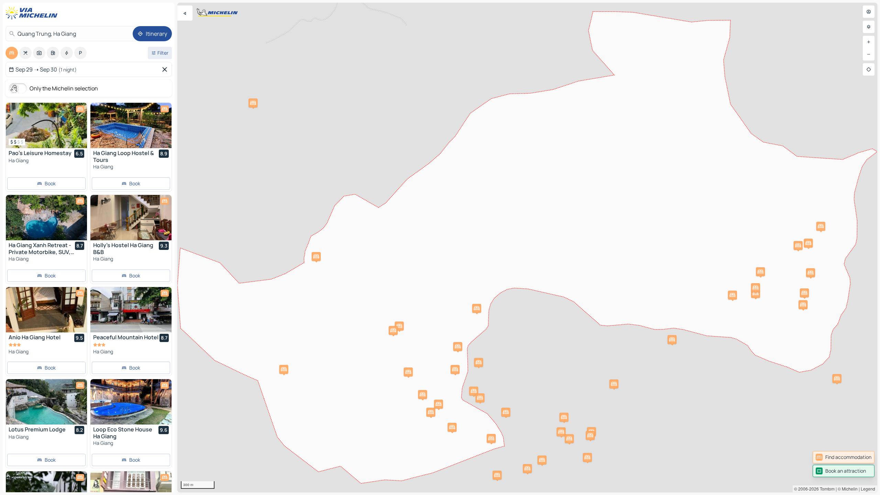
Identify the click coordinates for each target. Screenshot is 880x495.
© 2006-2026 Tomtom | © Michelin (826, 489)
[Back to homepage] (33, 13)
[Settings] (868, 27)
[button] (803, 304)
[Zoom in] (868, 42)
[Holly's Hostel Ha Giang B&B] (131, 217)
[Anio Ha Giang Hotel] (46, 309)
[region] (527, 247)
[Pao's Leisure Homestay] (46, 125)
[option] (12, 53)
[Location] (868, 69)
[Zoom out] (868, 54)
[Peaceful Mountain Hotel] (131, 309)
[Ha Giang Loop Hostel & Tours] (131, 125)
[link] (843, 457)
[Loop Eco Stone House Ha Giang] (131, 402)
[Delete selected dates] (166, 69)
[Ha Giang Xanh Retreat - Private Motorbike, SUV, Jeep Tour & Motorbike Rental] (46, 217)
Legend (868, 489)
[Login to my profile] (868, 12)
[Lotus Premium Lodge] (46, 402)
